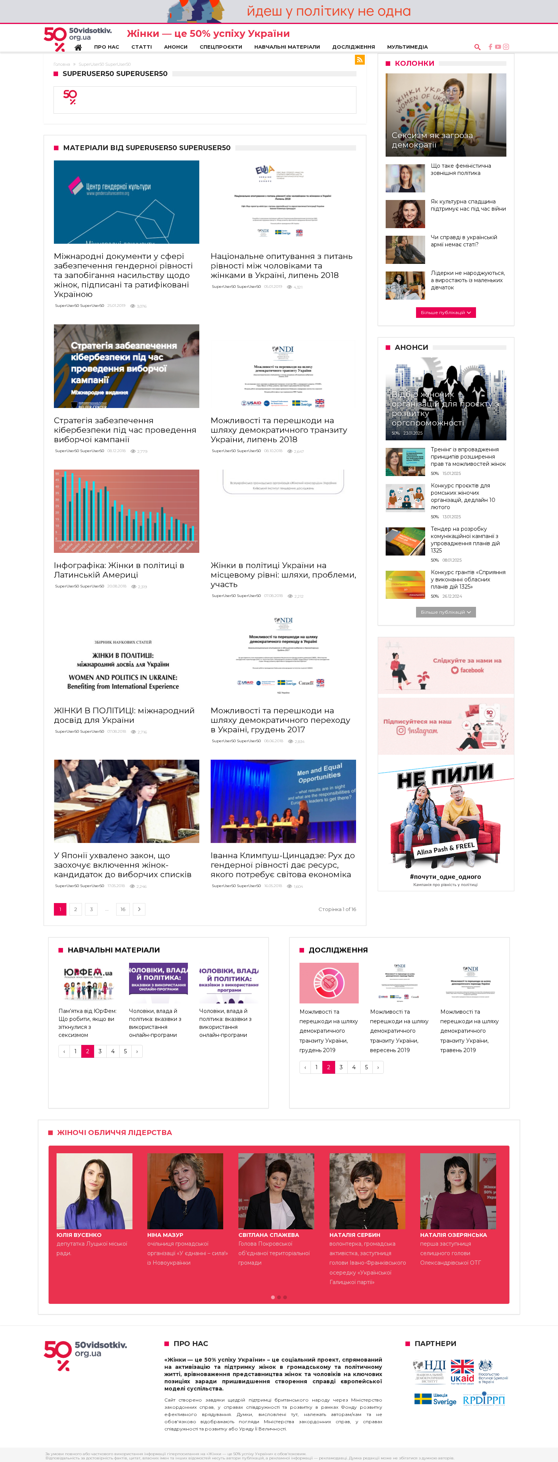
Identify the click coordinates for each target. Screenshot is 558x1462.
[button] (273, 1297)
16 (123, 909)
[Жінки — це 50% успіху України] (78, 39)
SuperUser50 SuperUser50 (79, 305)
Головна (62, 64)
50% (396, 433)
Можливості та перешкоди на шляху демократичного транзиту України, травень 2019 (469, 1031)
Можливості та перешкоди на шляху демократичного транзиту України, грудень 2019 (328, 1031)
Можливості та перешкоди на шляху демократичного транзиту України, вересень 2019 (399, 1031)
